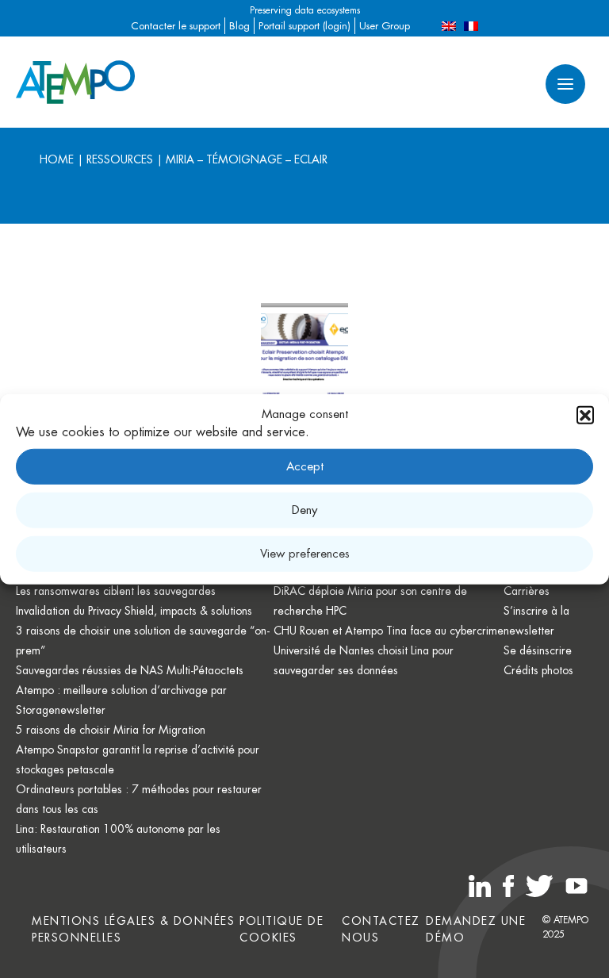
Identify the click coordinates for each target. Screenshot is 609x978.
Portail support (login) (304, 26)
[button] (585, 415)
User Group (384, 26)
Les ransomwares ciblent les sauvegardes (116, 590)
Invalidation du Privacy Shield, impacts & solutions (134, 610)
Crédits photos (538, 670)
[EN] (449, 26)
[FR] (471, 26)
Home (57, 159)
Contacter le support (175, 26)
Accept (305, 466)
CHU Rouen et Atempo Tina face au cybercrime (389, 630)
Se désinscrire (538, 650)
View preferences (305, 553)
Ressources (119, 159)
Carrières (527, 590)
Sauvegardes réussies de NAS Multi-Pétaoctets (129, 670)
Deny (304, 510)
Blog (239, 26)
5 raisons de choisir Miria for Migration (110, 729)
